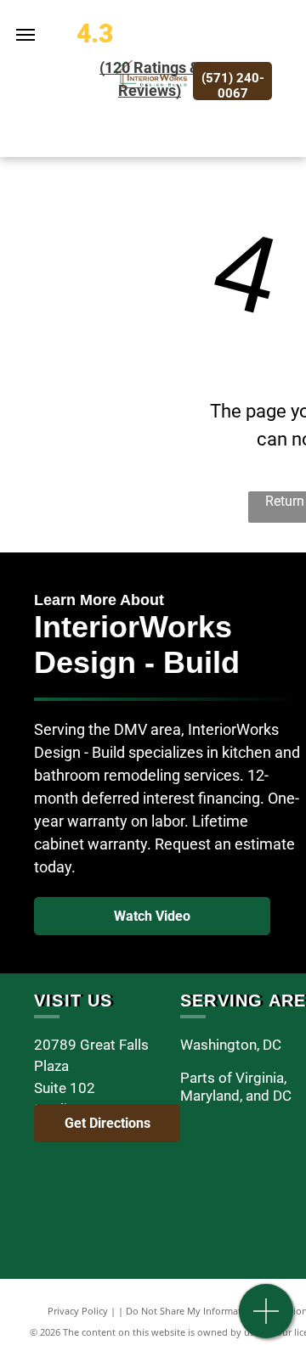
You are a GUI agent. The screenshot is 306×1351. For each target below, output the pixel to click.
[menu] (25, 35)
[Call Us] (266, 1320)
